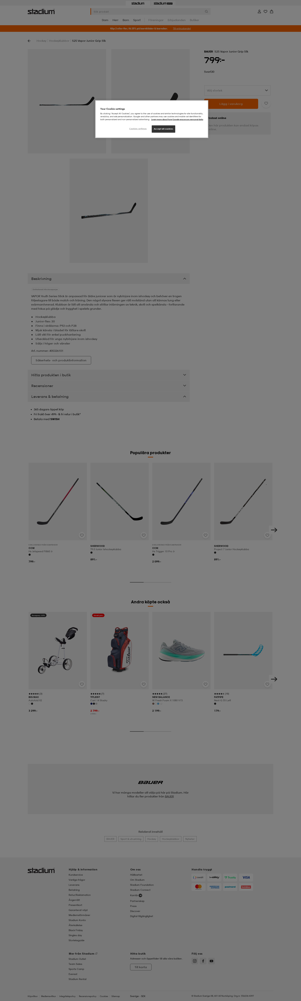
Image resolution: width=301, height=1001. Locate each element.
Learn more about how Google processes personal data (177, 119)
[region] (151, 119)
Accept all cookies (163, 129)
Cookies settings (138, 128)
